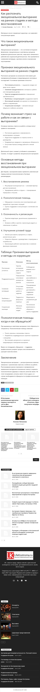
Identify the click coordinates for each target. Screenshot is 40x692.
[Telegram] (22, 580)
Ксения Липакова (8, 27)
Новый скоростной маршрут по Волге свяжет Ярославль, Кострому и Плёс (25, 503)
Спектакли (15, 614)
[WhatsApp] (16, 390)
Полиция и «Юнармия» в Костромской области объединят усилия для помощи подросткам (25, 532)
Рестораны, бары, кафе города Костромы (15, 679)
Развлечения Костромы (9, 672)
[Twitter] (7, 390)
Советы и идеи (9, 382)
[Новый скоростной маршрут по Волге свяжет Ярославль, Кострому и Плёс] (6, 504)
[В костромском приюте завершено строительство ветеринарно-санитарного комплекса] (6, 476)
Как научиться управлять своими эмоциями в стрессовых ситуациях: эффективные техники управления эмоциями (7, 446)
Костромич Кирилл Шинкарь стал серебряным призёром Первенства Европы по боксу (24, 513)
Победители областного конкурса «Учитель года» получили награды (31, 401)
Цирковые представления (21, 633)
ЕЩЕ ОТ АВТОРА (29, 429)
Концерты (15, 605)
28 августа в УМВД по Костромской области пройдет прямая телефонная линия (25, 522)
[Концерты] (6, 607)
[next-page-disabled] (4, 642)
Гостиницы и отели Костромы (11, 659)
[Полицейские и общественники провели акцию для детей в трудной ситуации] (6, 485)
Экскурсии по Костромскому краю (13, 666)
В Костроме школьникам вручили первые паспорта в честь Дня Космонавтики (9, 402)
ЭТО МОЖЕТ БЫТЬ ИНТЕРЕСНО (14, 429)
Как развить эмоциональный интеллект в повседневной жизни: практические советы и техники (20, 445)
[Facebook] (3, 390)
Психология (9, 6)
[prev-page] (19, 454)
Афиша (4, 601)
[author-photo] (20, 415)
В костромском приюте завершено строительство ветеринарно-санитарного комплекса (24, 475)
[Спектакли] (6, 617)
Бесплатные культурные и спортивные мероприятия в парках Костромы (25, 493)
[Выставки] (6, 626)
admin (2, 662)
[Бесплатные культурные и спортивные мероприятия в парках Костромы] (6, 495)
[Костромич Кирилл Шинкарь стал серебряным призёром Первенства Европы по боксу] (6, 513)
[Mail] (14, 580)
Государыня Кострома (7, 655)
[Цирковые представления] (6, 635)
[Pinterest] (12, 390)
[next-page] (21, 454)
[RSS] (18, 580)
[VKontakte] (26, 580)
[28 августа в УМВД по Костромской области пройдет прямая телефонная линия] (6, 523)
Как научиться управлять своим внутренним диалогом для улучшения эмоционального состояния (31, 446)
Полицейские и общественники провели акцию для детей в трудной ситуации (24, 485)
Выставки (15, 623)
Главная (3, 6)
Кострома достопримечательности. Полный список (19, 653)
